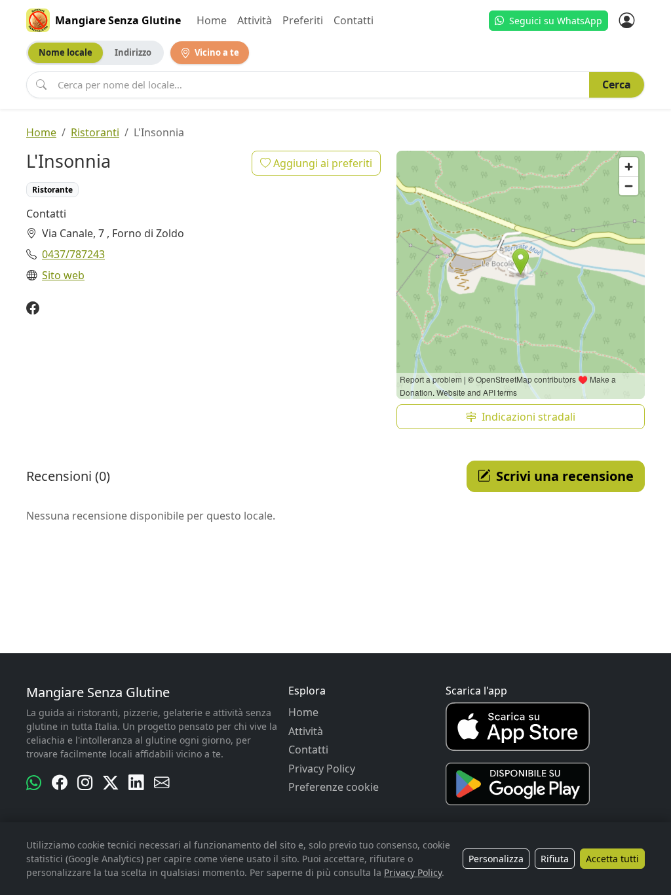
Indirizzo (133, 52)
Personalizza (496, 858)
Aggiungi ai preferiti (321, 163)
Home (212, 20)
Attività (254, 20)
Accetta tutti (612, 858)
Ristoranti (95, 132)
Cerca (616, 84)
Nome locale (65, 52)
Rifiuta (555, 858)
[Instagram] (84, 782)
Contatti (354, 20)
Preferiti (302, 20)
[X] (110, 782)
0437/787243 (73, 254)
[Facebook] (32, 308)
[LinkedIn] (136, 782)
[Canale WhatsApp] (33, 782)
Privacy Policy (321, 768)
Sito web (63, 275)
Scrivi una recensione (565, 476)
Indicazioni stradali (528, 416)
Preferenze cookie (333, 787)
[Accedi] (626, 20)
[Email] (161, 782)
